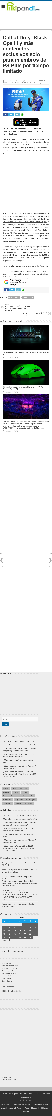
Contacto (25, 1112)
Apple (14, 788)
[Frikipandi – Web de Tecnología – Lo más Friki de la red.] (26, 6)
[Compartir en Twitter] (11, 114)
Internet (16, 792)
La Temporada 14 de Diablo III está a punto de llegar (35, 314)
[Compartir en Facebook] (5, 114)
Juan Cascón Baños (13, 81)
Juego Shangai (7, 981)
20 (15, 934)
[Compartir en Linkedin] (17, 114)
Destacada (31, 83)
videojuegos (28, 297)
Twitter (27, 1108)
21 (20, 934)
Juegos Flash (6, 976)
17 (35, 931)
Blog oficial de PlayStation (38, 266)
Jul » (9, 940)
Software (18, 803)
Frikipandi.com (16, 1094)
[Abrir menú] (3, 7)
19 (9, 934)
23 (30, 934)
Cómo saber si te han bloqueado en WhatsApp (20, 745)
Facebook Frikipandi (9, 973)
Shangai (27, 1104)
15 (25, 931)
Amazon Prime (7, 1077)
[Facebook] (23, 1100)
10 (35, 927)
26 (9, 937)
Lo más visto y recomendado (13, 796)
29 (25, 937)
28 (20, 937)
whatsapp (22, 114)
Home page (5, 1104)
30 (30, 937)
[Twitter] (27, 1100)
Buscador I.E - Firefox (9, 968)
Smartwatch (7, 803)
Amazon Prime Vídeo (9, 1080)
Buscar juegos (7, 963)
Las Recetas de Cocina (10, 966)
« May (4, 940)
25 (4, 937)
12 (9, 931)
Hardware (6, 792)
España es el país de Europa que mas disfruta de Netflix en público (18, 307)
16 (30, 931)
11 (4, 931)
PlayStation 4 (14, 297)
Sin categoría (31, 800)
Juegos (40, 83)
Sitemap (45, 1108)
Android (6, 788)
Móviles (30, 796)
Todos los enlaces (8, 987)
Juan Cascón (28, 1094)
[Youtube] (30, 1100)
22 (25, 934)
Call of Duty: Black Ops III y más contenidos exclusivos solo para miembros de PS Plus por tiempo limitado (25, 274)
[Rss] (21, 1100)
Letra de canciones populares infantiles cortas (19, 741)
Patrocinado (7, 800)
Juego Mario (6, 978)
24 (35, 934)
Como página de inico (9, 971)
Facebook (35, 1108)
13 (15, 931)
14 (20, 931)
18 (4, 934)
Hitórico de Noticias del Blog (12, 991)
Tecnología (29, 803)
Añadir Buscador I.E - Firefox (11, 1108)
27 (15, 937)
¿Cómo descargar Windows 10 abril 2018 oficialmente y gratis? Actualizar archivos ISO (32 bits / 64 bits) (19, 774)
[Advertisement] (26, 183)
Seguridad (19, 800)
